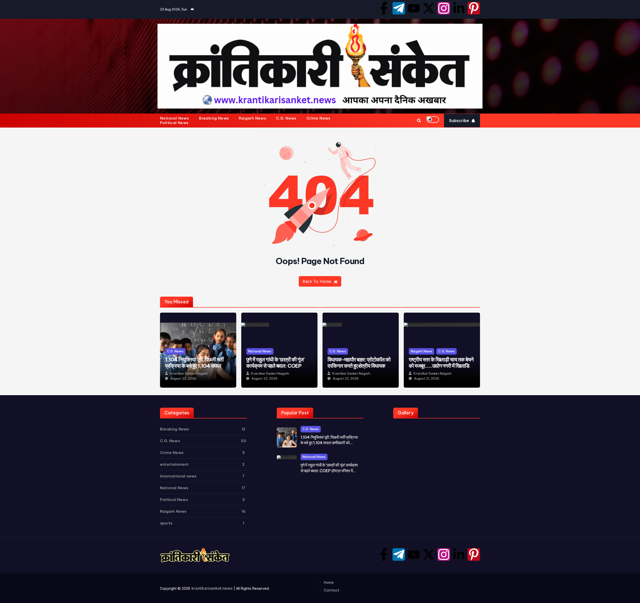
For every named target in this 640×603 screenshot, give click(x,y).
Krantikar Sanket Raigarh (189, 373)
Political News (174, 123)
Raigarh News (252, 118)
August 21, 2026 (426, 378)
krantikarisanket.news (212, 588)
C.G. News (286, 118)
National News (174, 118)
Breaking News (214, 118)
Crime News (318, 118)
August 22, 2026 (183, 378)
